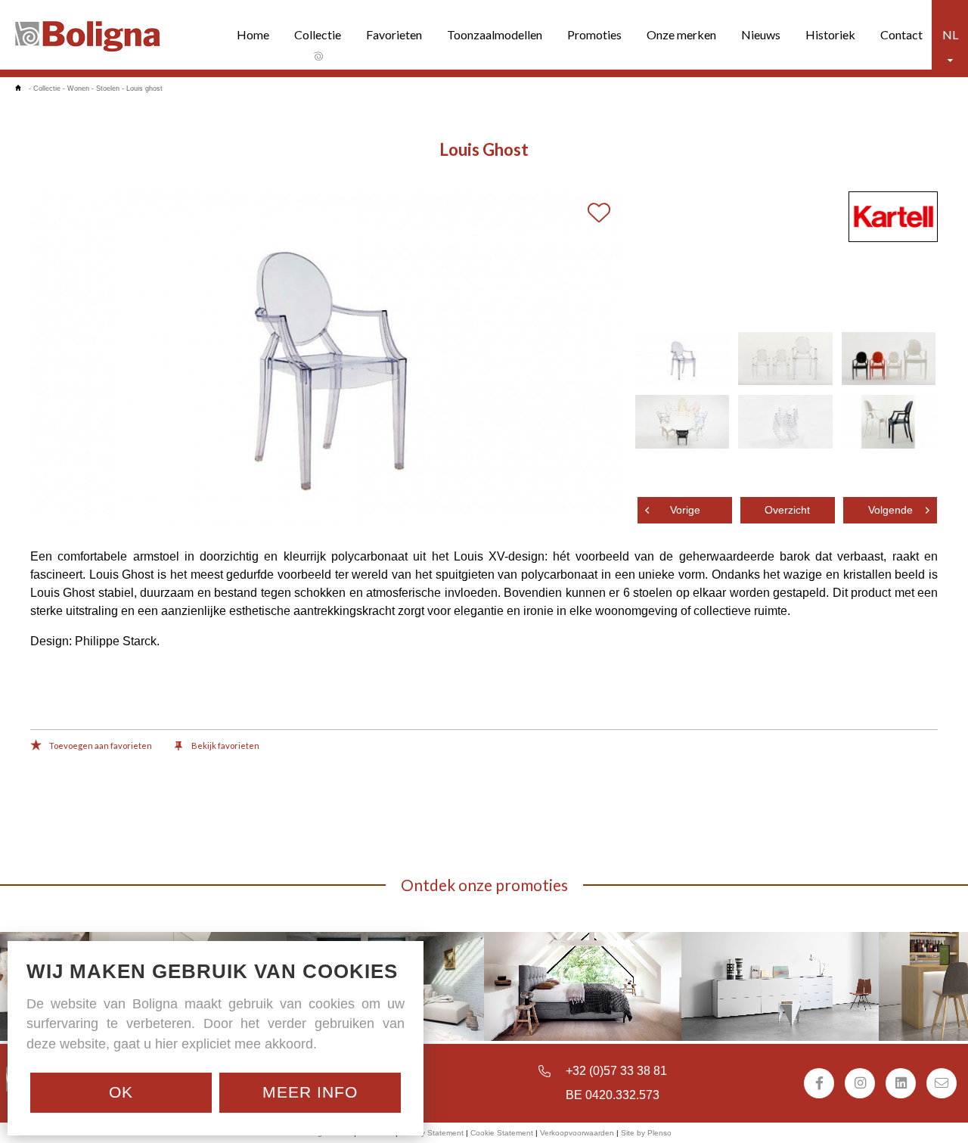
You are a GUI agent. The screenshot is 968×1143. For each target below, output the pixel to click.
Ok (121, 1092)
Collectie (317, 34)
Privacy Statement (432, 1133)
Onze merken (681, 34)
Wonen (78, 88)
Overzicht (787, 510)
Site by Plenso (646, 1133)
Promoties (594, 34)
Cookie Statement (501, 1133)
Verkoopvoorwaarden (577, 1133)
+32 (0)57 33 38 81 (616, 1070)
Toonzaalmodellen (494, 34)
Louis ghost (144, 88)
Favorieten (394, 34)
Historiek (830, 34)
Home (253, 34)
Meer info (310, 1092)
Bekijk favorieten (224, 745)
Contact (901, 34)
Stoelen (107, 88)
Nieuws (760, 34)
